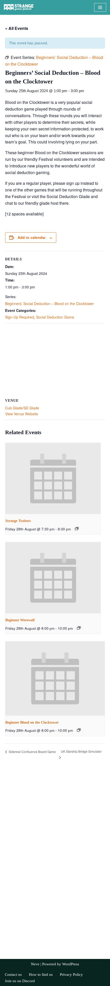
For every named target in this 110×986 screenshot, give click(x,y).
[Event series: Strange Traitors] (77, 528)
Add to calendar (32, 237)
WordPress (70, 964)
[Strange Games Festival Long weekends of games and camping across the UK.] (19, 7)
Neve (35, 964)
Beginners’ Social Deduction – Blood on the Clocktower (49, 303)
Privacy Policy (71, 974)
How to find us (41, 974)
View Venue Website (21, 413)
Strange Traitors (18, 521)
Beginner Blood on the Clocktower (32, 722)
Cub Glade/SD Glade (22, 407)
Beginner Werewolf (20, 620)
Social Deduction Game (55, 317)
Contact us (13, 974)
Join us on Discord (20, 981)
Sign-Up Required (19, 317)
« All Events (16, 28)
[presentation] (53, 478)
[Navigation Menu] (100, 7)
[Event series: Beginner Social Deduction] (79, 627)
